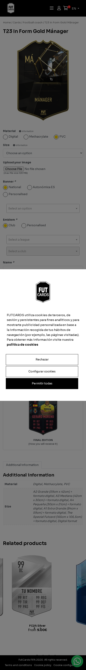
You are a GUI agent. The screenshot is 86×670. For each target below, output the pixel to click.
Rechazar (42, 359)
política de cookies (22, 344)
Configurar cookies (42, 371)
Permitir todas (42, 383)
